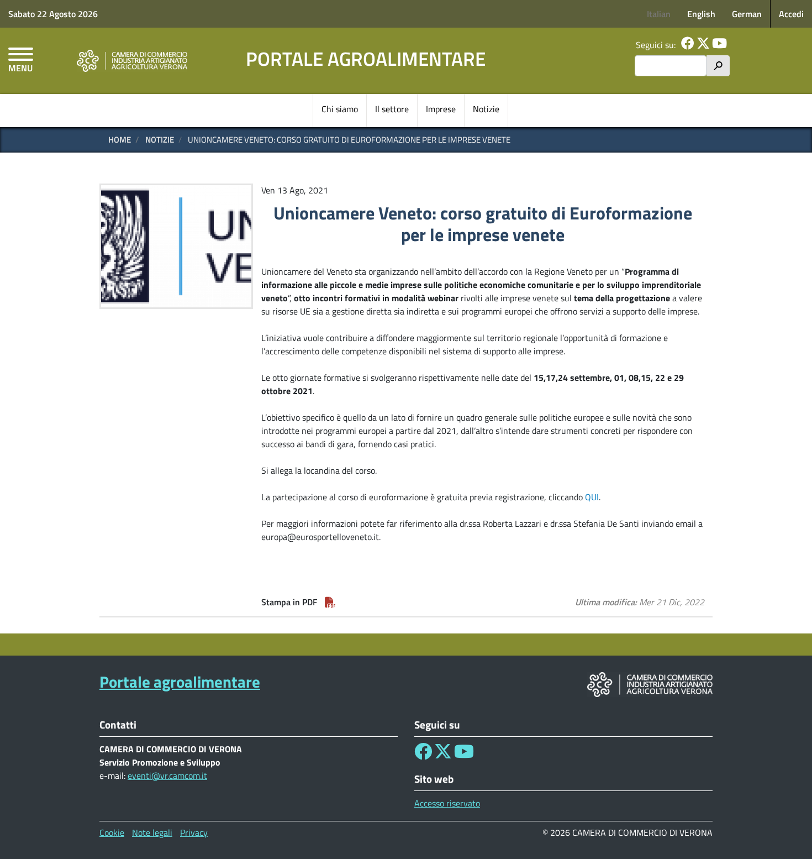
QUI (592, 497)
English (701, 13)
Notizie (486, 109)
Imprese (441, 109)
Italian (659, 13)
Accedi (791, 13)
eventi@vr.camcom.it (167, 775)
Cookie (111, 832)
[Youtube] (719, 44)
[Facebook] (687, 44)
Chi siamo (339, 109)
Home (119, 139)
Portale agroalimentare (366, 59)
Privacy (194, 832)
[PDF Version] (330, 602)
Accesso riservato (447, 803)
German (747, 13)
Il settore (392, 109)
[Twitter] (703, 44)
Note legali (152, 832)
